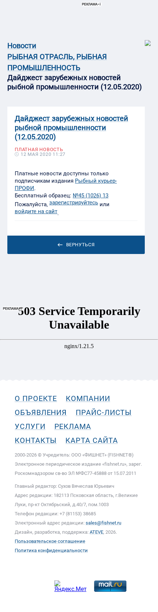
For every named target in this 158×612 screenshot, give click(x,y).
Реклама (72, 426)
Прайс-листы (104, 412)
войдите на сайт (36, 211)
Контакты (36, 440)
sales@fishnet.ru (103, 523)
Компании (88, 398)
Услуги (30, 426)
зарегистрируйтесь (73, 202)
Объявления (41, 412)
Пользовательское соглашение (50, 541)
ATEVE (96, 532)
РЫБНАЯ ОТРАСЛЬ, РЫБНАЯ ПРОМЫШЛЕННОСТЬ (57, 62)
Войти (143, 39)
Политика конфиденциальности (51, 550)
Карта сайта (91, 440)
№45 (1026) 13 (90, 195)
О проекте (36, 398)
